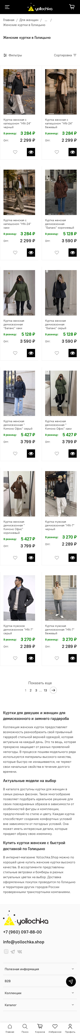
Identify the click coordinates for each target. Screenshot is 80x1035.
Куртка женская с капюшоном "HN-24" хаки (17, 223)
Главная (8, 20)
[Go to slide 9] (72, 313)
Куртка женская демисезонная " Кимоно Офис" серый (17, 424)
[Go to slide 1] (10, 112)
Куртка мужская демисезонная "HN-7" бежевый (59, 629)
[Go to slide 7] (69, 212)
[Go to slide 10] (28, 313)
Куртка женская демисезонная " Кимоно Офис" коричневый (14, 527)
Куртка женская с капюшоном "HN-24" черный (17, 123)
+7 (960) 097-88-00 (22, 932)
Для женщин (28, 20)
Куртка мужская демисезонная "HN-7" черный (59, 525)
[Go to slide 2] (16, 112)
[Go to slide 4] (29, 112)
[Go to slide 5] (62, 212)
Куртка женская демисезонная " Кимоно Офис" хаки (58, 424)
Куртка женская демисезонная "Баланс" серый (55, 324)
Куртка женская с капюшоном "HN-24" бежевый (59, 123)
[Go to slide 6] (65, 212)
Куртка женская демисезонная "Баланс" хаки (13, 324)
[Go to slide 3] (22, 112)
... (46, 20)
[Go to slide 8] (72, 212)
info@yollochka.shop (23, 942)
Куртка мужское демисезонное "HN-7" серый (18, 629)
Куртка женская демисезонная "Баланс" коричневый (59, 223)
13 (45, 690)
